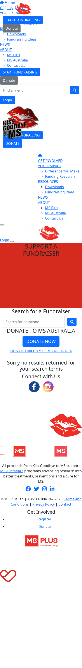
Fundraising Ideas (60, 192)
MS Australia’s (11, 471)
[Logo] (17, 8)
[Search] (74, 90)
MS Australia (17, 60)
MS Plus (13, 55)
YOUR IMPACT (49, 166)
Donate (9, 80)
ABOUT (6, 49)
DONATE (12, 143)
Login (7, 100)
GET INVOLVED (50, 160)
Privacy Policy (43, 504)
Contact (64, 504)
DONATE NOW (41, 341)
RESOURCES (48, 181)
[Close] (12, 241)
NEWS (5, 44)
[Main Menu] (1, 224)
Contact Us (16, 65)
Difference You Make (62, 171)
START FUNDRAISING (20, 72)
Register (44, 519)
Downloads (54, 186)
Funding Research (60, 176)
